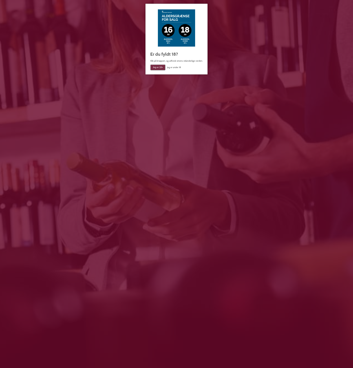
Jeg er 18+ (158, 67)
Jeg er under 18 (174, 67)
